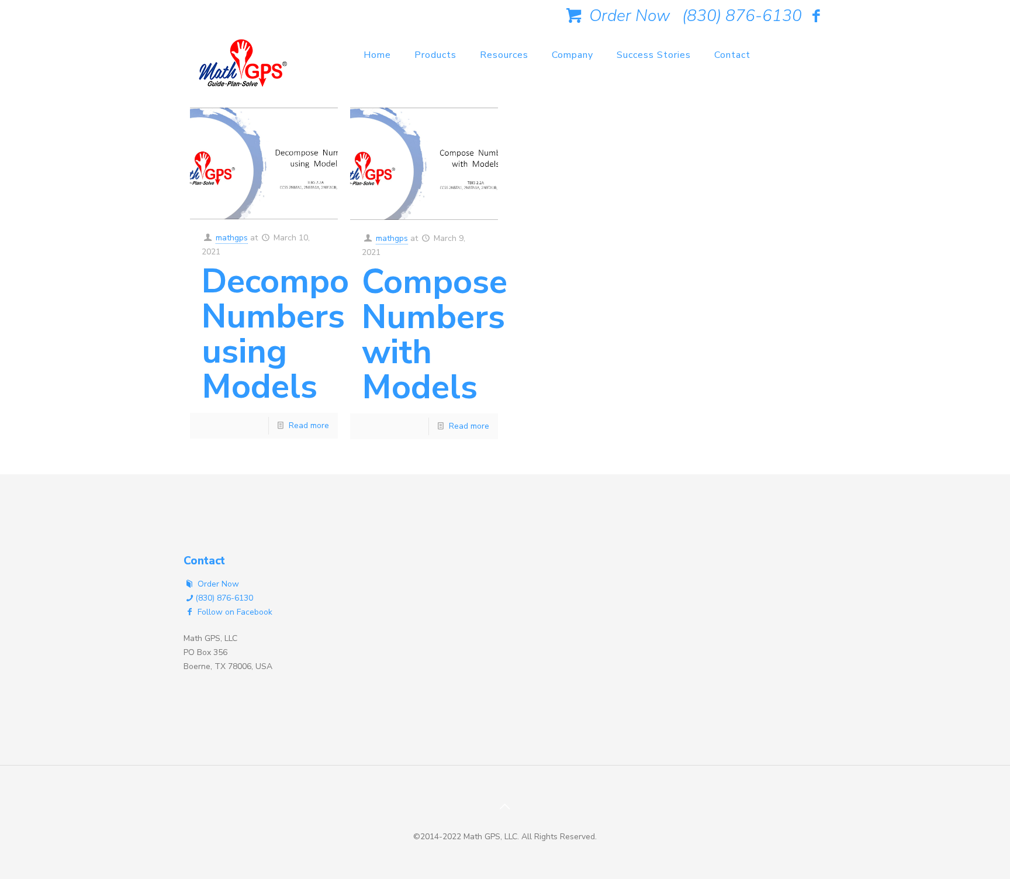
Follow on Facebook (233, 612)
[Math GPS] (242, 67)
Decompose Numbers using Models (293, 333)
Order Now (627, 16)
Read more (309, 425)
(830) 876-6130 (742, 16)
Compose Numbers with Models (434, 334)
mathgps (232, 237)
